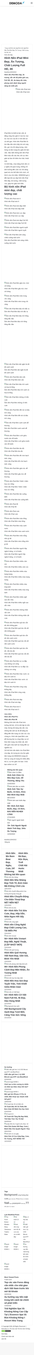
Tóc (10, 1206)
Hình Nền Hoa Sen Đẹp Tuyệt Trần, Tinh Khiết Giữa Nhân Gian (16, 984)
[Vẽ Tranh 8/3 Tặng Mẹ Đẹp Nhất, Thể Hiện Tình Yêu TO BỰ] (8, 1114)
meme (26, 1199)
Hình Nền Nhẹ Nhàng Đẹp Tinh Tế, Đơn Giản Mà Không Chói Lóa (16, 883)
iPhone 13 (22, 1198)
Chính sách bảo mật (7, 1336)
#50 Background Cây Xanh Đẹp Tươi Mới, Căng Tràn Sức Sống (15, 1012)
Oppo (10, 1203)
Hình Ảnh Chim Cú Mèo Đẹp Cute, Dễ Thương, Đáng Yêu (15, 778)
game (10, 1198)
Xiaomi (12, 1206)
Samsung (23, 1203)
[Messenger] (5, 844)
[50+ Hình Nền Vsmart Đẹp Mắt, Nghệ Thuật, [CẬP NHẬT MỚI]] (10, 936)
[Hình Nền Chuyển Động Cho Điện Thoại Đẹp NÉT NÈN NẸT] (17, 894)
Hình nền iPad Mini (11, 75)
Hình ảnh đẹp (14, 48)
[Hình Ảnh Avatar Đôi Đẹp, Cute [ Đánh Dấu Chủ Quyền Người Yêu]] (16, 1124)
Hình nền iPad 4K (10, 719)
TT (27, 1202)
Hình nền (19, 92)
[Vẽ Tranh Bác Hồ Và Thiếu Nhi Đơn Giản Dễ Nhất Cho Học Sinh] (13, 1104)
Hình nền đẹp (22, 48)
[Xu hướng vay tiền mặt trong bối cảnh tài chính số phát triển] (26, 1261)
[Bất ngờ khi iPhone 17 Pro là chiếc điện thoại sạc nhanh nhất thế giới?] (11, 1092)
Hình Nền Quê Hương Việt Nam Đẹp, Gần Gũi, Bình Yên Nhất (16, 955)
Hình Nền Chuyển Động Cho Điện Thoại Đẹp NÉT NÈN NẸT (16, 899)
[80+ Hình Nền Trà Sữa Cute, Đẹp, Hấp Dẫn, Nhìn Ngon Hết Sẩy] (10, 908)
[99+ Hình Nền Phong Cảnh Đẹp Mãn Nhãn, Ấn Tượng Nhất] (15, 964)
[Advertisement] (17, 26)
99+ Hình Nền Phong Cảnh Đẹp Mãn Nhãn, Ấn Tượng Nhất (17, 969)
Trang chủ (7, 48)
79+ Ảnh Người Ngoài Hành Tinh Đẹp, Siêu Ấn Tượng (17, 828)
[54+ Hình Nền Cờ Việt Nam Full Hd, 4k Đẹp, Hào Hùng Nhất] (12, 992)
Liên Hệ (3, 1339)
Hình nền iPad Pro (11, 717)
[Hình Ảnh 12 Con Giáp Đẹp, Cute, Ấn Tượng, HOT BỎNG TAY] (11, 1134)
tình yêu (6, 1206)
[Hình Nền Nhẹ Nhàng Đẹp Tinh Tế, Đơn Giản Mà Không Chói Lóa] (11, 877)
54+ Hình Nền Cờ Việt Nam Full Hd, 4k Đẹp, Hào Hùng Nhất (15, 998)
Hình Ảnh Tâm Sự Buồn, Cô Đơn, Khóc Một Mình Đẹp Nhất (16, 792)
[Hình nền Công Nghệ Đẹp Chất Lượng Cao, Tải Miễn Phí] (11, 922)
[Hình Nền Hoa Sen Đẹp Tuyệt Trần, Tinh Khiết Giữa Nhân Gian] (13, 978)
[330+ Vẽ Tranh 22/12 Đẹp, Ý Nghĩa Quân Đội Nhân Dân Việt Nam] (17, 1222)
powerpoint (16, 1203)
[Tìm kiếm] (28, 4)
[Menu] (32, 4)
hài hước (14, 1198)
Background (10, 1194)
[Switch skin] (2, 4)
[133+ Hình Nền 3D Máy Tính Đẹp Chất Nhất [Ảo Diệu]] (17, 1237)
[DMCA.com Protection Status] (6, 1331)
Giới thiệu (4, 1334)
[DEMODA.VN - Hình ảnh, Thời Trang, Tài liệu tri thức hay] (17, 3)
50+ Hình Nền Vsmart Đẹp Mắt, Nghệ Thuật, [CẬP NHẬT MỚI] (15, 941)
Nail (6, 1202)
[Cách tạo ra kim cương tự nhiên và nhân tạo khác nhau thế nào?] (11, 1082)
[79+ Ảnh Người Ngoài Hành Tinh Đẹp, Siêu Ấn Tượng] (17, 823)
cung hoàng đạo (23, 1195)
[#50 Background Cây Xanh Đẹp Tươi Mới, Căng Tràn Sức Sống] (11, 1006)
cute (6, 1199)
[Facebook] (4, 844)
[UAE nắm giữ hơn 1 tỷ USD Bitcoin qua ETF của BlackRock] (17, 1072)
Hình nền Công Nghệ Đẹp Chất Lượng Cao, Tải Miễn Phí (15, 927)
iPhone (18, 1199)
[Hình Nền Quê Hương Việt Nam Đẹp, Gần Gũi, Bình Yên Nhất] (11, 950)
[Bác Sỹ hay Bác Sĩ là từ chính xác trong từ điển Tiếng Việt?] (26, 1222)
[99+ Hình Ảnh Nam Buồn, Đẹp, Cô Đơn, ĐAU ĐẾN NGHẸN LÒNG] (17, 803)
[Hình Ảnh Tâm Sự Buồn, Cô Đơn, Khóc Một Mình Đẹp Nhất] (15, 786)
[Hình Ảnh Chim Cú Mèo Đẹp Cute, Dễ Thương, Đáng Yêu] (14, 772)
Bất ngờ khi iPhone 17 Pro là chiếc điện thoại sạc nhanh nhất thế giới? (16, 1096)
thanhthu (7, 72)
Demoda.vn (5, 1329)
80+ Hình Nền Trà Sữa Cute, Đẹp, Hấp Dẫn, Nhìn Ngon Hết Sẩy (15, 913)
